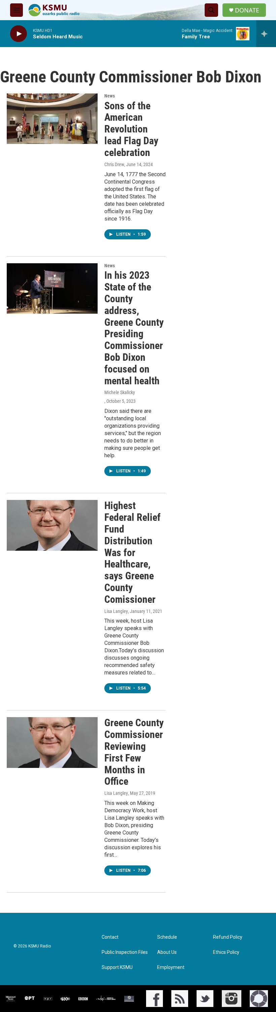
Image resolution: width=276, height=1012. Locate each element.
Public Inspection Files (125, 952)
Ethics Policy (226, 952)
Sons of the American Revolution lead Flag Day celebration (131, 129)
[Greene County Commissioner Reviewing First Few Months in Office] (52, 742)
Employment (170, 967)
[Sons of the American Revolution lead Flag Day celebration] (52, 118)
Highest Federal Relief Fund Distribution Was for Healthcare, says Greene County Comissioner (132, 552)
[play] (18, 34)
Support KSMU (117, 967)
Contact (110, 937)
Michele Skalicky (119, 392)
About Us (167, 952)
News (109, 96)
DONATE (247, 10)
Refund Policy (227, 937)
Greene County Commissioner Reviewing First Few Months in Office (134, 752)
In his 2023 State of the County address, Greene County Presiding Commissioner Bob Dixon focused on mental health (134, 327)
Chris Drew (114, 164)
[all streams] (266, 33)
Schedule (167, 937)
